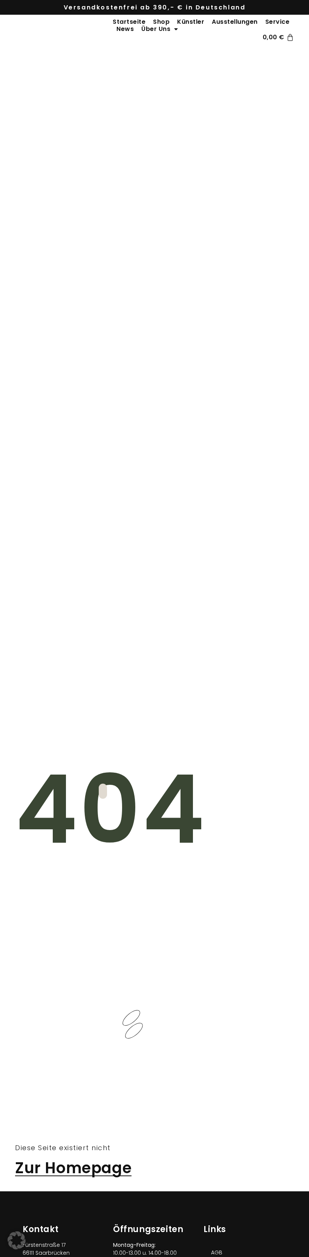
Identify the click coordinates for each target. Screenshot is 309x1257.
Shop (161, 21)
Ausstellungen (235, 21)
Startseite (129, 21)
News (125, 28)
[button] (16, 1240)
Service (277, 21)
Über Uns (155, 28)
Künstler (190, 21)
